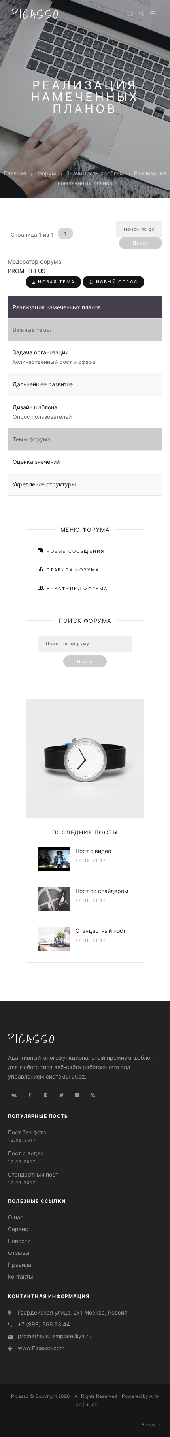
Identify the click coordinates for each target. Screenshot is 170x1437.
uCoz (91, 1404)
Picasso (35, 14)
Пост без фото (27, 1132)
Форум (47, 173)
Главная (15, 173)
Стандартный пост (101, 930)
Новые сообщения (74, 551)
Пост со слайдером (102, 890)
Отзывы (19, 1252)
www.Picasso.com (41, 1348)
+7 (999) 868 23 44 (44, 1324)
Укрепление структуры (44, 484)
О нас (15, 1217)
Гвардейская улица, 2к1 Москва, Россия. (73, 1312)
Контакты (20, 1276)
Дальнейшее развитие (43, 384)
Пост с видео (93, 851)
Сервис (18, 1229)
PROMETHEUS (26, 270)
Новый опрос (116, 281)
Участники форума (76, 588)
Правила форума (72, 570)
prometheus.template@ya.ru (54, 1336)
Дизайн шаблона (35, 407)
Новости (19, 1240)
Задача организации (40, 352)
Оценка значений (36, 461)
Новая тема (55, 281)
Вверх (150, 1425)
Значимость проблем (95, 173)
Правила (19, 1264)
